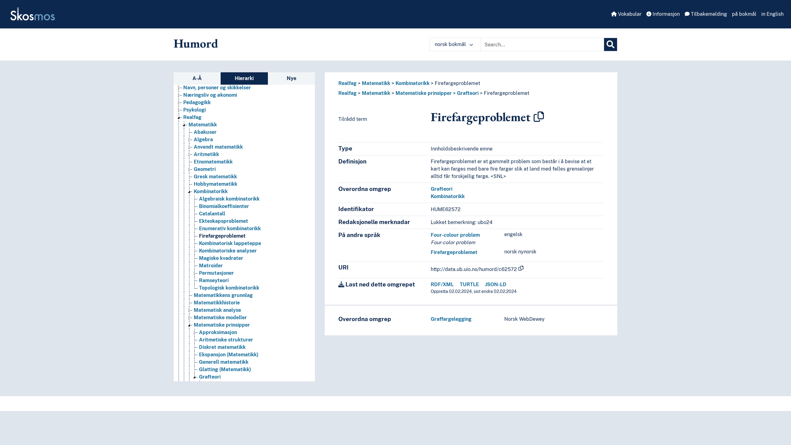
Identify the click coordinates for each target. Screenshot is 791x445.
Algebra (203, 139)
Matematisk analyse (217, 310)
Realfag (192, 117)
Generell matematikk (223, 362)
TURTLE (469, 284)
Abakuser (205, 132)
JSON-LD (495, 284)
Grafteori (210, 377)
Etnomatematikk (213, 162)
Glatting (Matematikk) (225, 369)
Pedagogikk (197, 102)
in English (772, 14)
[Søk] (610, 44)
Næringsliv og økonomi (210, 95)
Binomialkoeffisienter (224, 206)
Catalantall (212, 214)
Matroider (211, 266)
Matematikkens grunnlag (223, 295)
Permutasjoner (216, 273)
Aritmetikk (206, 154)
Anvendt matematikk (218, 147)
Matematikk (202, 125)
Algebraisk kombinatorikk (229, 199)
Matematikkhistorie (217, 303)
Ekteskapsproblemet (223, 221)
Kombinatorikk (211, 191)
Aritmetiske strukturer (226, 340)
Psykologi (194, 110)
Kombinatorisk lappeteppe (230, 243)
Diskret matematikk (222, 347)
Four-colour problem (455, 235)
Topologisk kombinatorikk (229, 288)
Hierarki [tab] (244, 78)
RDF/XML (442, 284)
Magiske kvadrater (221, 258)
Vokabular (629, 14)
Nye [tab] (291, 78)
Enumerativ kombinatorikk (230, 228)
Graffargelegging (451, 319)
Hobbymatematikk (215, 184)
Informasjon (665, 14)
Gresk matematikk (215, 177)
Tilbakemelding (708, 14)
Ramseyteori (214, 280)
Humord (196, 43)
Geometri (205, 169)
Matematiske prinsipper (222, 325)
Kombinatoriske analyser (228, 251)
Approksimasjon (218, 332)
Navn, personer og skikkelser (217, 88)
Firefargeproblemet (222, 236)
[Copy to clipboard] (539, 117)
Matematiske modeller (220, 317)
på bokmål (744, 14)
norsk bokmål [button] (451, 44)
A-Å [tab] (197, 78)
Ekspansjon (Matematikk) (228, 355)
